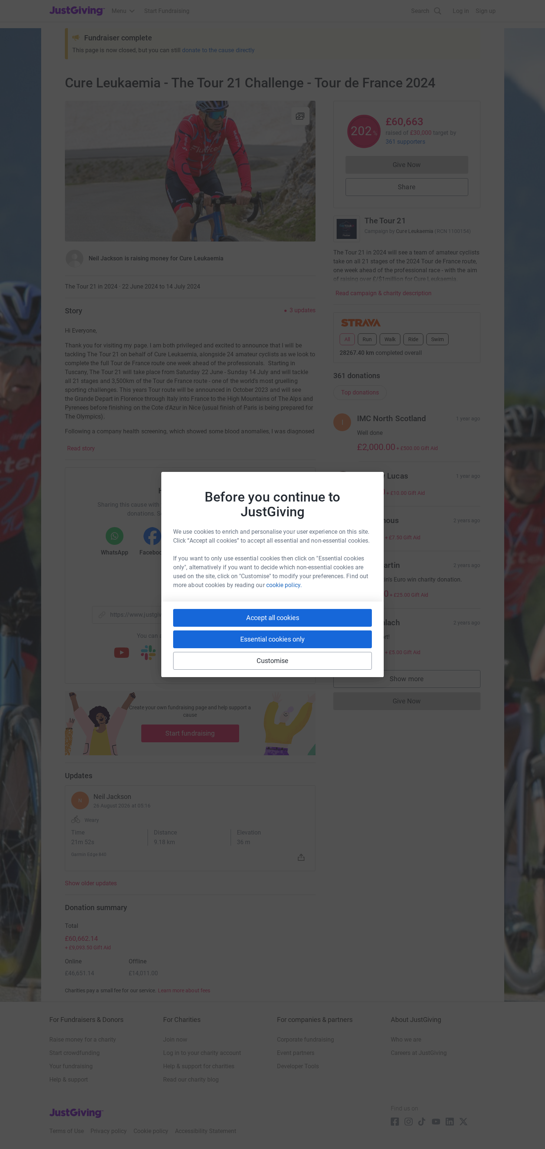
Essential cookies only (272, 639)
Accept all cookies (272, 618)
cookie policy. (284, 585)
